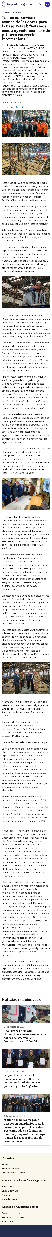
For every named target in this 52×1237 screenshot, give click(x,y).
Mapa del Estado (10, 1199)
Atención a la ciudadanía (13, 1173)
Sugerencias (8, 1221)
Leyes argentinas (10, 1191)
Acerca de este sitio (11, 1213)
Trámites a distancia (11, 1169)
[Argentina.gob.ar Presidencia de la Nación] (18, 4)
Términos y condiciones (13, 1217)
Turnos (5, 1164)
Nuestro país (8, 1187)
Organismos (7, 1195)
